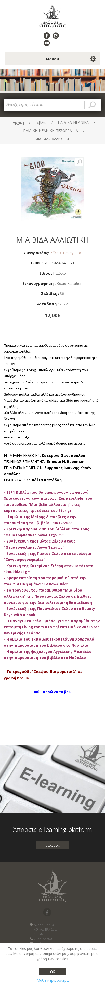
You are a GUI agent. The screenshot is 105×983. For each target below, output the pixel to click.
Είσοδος (53, 845)
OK (52, 972)
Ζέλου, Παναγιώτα (65, 252)
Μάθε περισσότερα (53, 980)
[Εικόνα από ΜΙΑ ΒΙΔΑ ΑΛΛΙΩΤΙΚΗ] (79, 162)
